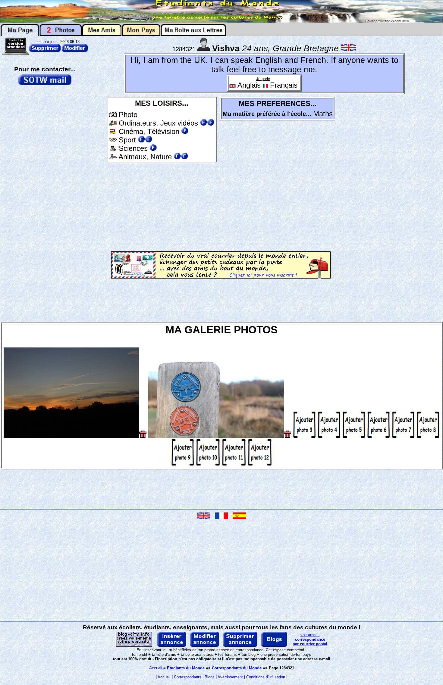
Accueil (164, 677)
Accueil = (177, 668)
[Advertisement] (162, 206)
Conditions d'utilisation (265, 677)
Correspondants (187, 677)
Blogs (210, 677)
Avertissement (230, 677)
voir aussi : (310, 639)
